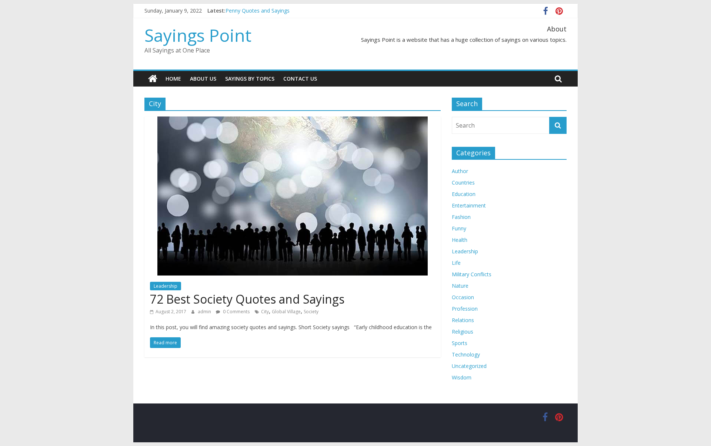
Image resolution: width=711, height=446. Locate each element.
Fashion (461, 216)
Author (460, 171)
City (265, 311)
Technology (466, 354)
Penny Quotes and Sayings (258, 10)
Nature (460, 285)
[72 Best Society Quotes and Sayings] (292, 121)
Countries (463, 182)
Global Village (286, 311)
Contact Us (300, 78)
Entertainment (469, 205)
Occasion (463, 297)
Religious (462, 331)
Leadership (165, 286)
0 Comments (236, 311)
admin (205, 311)
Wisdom (461, 377)
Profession (465, 308)
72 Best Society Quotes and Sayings (247, 299)
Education (463, 193)
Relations (463, 320)
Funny (459, 228)
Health (459, 239)
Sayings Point (197, 35)
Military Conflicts (471, 274)
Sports (459, 343)
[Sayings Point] (152, 79)
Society (311, 311)
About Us (203, 78)
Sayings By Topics (249, 78)
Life (456, 262)
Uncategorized (469, 365)
